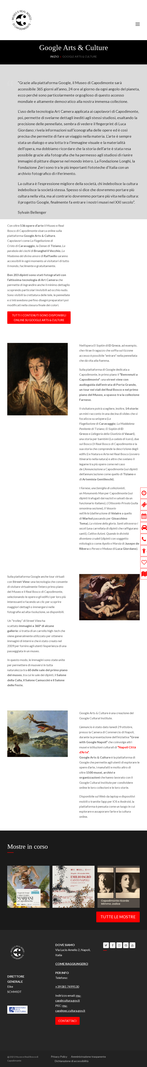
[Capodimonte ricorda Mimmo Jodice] (118, 886)
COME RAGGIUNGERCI (71, 963)
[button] (138, 24)
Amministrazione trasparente (88, 1056)
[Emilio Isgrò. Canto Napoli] (73, 886)
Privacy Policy (59, 1056)
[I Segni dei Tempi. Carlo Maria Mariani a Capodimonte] (28, 886)
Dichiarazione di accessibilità (71, 1061)
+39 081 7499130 (67, 986)
